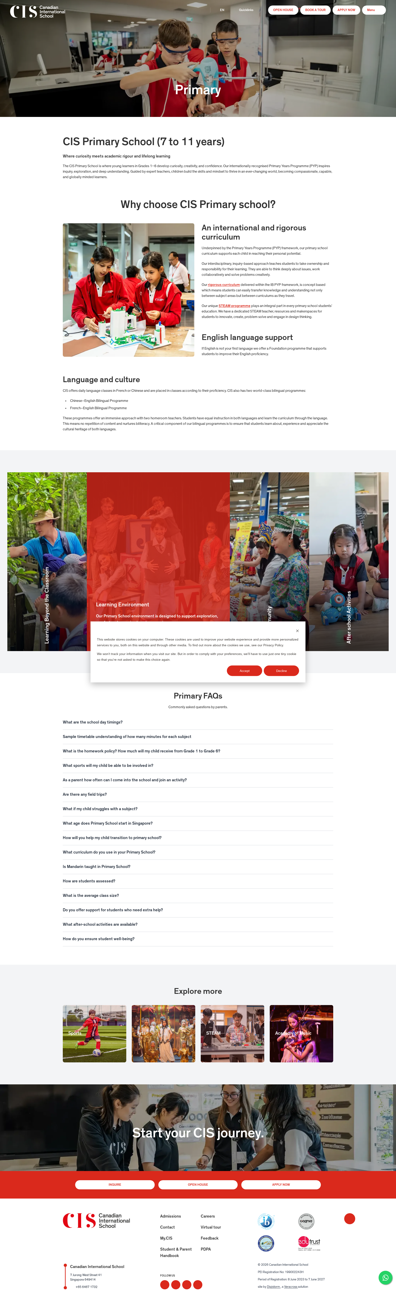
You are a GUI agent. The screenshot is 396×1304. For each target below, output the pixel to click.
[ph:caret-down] (329, 722)
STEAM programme (234, 306)
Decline (281, 671)
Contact (167, 1227)
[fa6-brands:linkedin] (186, 1284)
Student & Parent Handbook (176, 1252)
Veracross (291, 1286)
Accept (245, 671)
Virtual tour (211, 1227)
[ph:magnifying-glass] (201, 10)
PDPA (206, 1249)
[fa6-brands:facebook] (175, 1284)
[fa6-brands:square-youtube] (197, 1284)
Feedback (210, 1238)
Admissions (170, 1216)
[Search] (201, 10)
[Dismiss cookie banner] (297, 631)
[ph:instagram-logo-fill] (164, 1284)
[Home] (37, 15)
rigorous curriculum (224, 285)
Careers (208, 1216)
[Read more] (164, 1284)
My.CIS (166, 1238)
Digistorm (273, 1286)
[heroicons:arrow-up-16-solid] (349, 1218)
